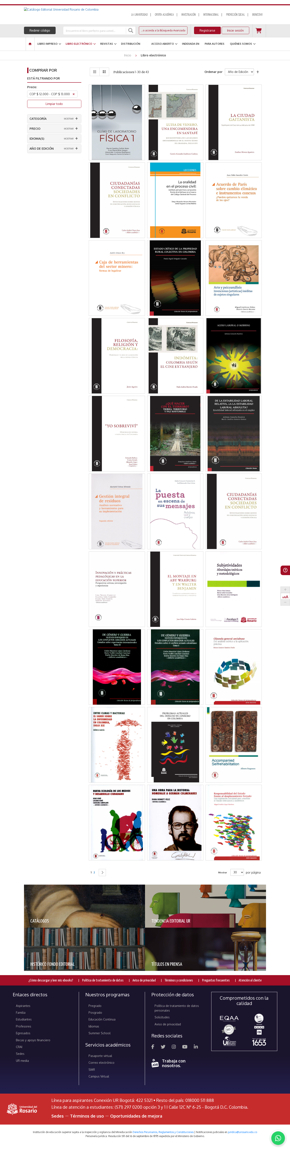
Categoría (38, 118)
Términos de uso (87, 1116)
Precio (35, 128)
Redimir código (40, 30)
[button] (117, 106)
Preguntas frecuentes (216, 980)
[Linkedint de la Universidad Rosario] (196, 1047)
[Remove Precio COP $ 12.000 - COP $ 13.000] (74, 94)
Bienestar (257, 14)
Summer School (100, 1033)
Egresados (23, 1033)
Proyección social (235, 14)
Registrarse (207, 30)
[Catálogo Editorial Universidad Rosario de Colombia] (72, 9)
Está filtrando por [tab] (43, 78)
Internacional (211, 14)
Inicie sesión (235, 30)
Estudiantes (24, 1019)
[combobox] (95, 30)
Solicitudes (162, 1017)
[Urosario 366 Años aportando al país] (259, 1042)
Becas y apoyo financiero (33, 1040)
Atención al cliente (250, 980)
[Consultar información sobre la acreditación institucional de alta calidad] (259, 1018)
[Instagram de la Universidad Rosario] (174, 1047)
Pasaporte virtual (100, 1056)
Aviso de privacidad (144, 980)
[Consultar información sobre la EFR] (229, 1030)
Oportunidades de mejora (136, 1116)
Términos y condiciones (179, 980)
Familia (20, 1012)
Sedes (20, 1053)
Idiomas (94, 1026)
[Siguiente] (102, 872)
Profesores (23, 1026)
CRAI (19, 1047)
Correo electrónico (101, 1062)
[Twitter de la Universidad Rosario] (163, 1047)
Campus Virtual (99, 1076)
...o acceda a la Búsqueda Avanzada (163, 30)
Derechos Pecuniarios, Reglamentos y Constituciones (163, 1132)
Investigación (188, 14)
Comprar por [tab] (43, 70)
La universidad (139, 14)
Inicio (128, 55)
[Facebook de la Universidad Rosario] (152, 1047)
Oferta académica (164, 14)
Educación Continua (102, 1019)
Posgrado (95, 1012)
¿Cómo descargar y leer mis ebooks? (50, 980)
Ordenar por (213, 72)
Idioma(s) (37, 138)
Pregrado (95, 1006)
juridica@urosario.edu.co (242, 1132)
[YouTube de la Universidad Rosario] (184, 1047)
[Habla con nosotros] (278, 1138)
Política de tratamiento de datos (103, 980)
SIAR (92, 1069)
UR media (22, 1060)
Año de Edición (42, 148)
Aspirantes (23, 1006)
